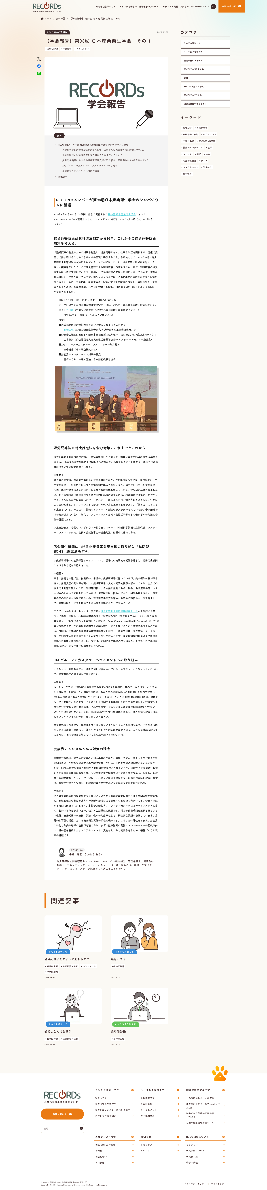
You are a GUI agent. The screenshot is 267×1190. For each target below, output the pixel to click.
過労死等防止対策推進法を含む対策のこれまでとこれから (92, 155)
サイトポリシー (218, 1183)
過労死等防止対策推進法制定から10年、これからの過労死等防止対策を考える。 (104, 149)
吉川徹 (70, 310)
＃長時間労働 (148, 1098)
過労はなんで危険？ (105, 1103)
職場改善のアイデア (149, 6)
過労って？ (101, 1098)
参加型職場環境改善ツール (200, 1122)
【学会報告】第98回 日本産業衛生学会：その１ (96, 18)
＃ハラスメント (149, 1109)
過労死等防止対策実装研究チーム (119, 611)
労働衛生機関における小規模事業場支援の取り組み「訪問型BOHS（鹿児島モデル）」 (107, 160)
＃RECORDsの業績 (105, 1144)
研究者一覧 (192, 1156)
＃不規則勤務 (148, 1115)
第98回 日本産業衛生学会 (122, 214)
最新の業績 (192, 1162)
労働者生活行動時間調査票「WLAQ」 (200, 1115)
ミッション (192, 1144)
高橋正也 (69, 329)
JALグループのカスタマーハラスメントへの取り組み (89, 165)
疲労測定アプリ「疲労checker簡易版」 (203, 1105)
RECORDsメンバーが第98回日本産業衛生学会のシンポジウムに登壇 (93, 144)
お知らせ (184, 6)
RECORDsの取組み (57, 32)
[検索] (81, 1128)
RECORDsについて (200, 6)
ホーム (48, 18)
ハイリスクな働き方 (127, 6)
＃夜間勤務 (146, 1103)
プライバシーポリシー (195, 1183)
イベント (145, 1150)
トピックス (146, 1144)
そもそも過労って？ (105, 6)
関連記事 (62, 176)
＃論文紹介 (101, 1156)
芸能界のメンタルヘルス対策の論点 (80, 170)
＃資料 (98, 1150)
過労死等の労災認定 (105, 1115)
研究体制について (195, 1150)
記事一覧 (61, 18)
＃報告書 (99, 1162)
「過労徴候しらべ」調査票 (200, 1098)
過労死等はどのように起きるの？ (112, 1109)
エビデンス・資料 (169, 6)
